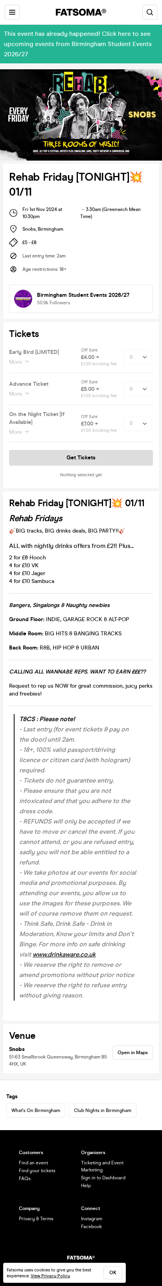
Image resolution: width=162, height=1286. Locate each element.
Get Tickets (81, 457)
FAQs (25, 1178)
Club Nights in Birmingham (102, 1110)
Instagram (91, 1218)
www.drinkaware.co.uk (64, 954)
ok (112, 1272)
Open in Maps (133, 1052)
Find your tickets (37, 1170)
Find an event (33, 1163)
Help (86, 1185)
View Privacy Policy (50, 1276)
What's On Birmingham (35, 1110)
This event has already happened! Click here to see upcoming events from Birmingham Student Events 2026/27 (78, 44)
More (15, 362)
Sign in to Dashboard (103, 1178)
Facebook (91, 1226)
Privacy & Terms (36, 1218)
